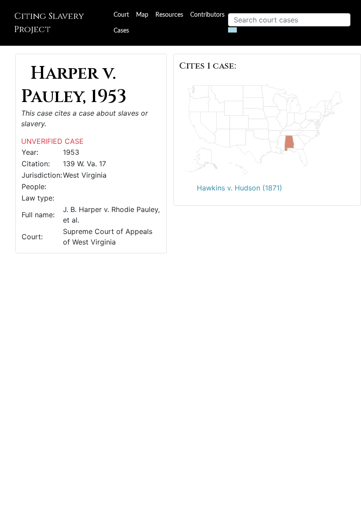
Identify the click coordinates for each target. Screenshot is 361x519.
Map (142, 15)
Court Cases (121, 23)
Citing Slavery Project (49, 22)
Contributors (207, 15)
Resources (169, 15)
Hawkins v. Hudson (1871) (239, 187)
